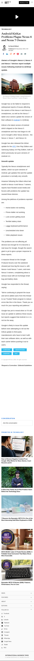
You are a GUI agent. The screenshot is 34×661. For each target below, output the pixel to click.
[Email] (21, 54)
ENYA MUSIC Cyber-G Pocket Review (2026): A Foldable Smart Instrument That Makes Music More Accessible (16, 553)
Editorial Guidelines (25, 365)
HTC (14, 146)
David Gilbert (14, 46)
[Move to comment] (25, 54)
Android (17, 120)
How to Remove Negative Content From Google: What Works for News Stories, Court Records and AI (16, 461)
